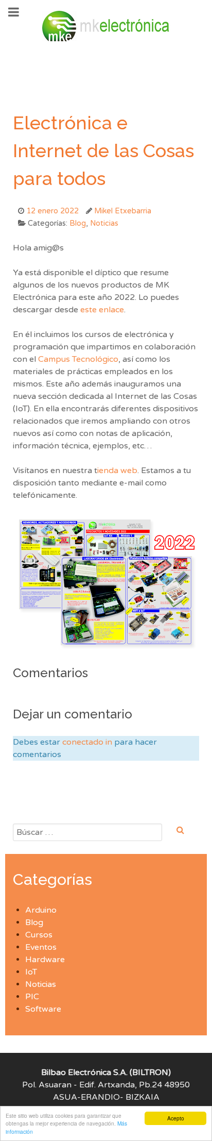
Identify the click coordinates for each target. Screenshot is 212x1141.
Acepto (175, 1118)
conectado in (87, 742)
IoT (31, 972)
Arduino (41, 910)
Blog (34, 922)
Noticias (40, 984)
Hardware (45, 959)
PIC (32, 997)
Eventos (41, 947)
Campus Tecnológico (78, 359)
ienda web (117, 470)
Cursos (38, 935)
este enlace (102, 310)
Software (43, 1009)
